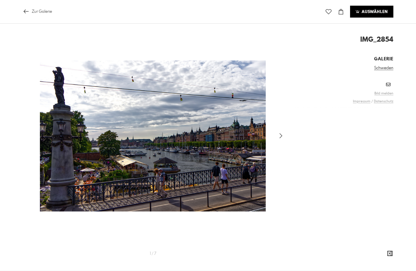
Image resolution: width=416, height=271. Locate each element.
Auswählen (374, 12)
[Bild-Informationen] (390, 253)
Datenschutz (383, 101)
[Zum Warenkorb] (341, 12)
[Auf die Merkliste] (328, 12)
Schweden (383, 68)
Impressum (361, 101)
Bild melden (383, 93)
